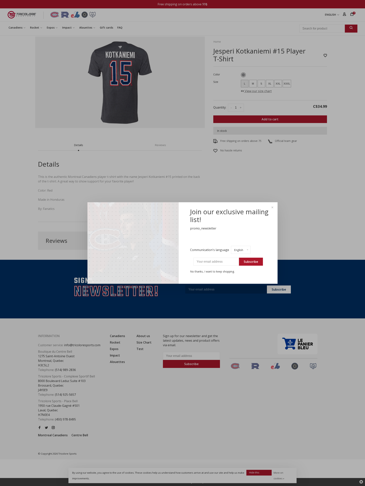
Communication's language (209, 250)
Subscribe (251, 262)
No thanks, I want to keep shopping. (212, 271)
